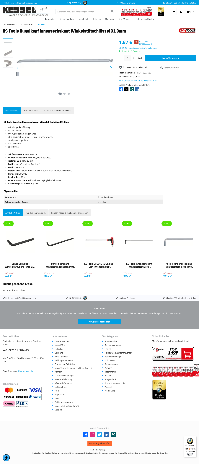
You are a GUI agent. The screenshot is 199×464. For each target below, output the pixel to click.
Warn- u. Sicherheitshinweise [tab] (57, 110)
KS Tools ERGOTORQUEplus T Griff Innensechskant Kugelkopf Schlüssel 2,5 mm (99, 265)
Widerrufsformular (63, 383)
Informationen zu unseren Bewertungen (73, 368)
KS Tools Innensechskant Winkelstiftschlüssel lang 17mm (179, 265)
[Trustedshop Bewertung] (85, 2)
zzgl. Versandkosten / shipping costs (143, 48)
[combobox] (82, 11)
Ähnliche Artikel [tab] (12, 212)
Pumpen (108, 368)
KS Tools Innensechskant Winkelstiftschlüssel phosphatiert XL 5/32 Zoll (139, 265)
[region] (58, 67)
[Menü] (194, 437)
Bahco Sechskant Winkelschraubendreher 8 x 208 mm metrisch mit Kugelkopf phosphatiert (60, 265)
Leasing (58, 409)
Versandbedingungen (64, 375)
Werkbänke (110, 390)
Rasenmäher (110, 371)
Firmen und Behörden (65, 364)
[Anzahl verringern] (122, 58)
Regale (108, 375)
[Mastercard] (9, 390)
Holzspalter (110, 360)
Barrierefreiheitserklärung (67, 405)
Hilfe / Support (61, 356)
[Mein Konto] (181, 11)
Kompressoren (111, 364)
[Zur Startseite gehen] (26, 11)
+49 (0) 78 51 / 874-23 (16, 350)
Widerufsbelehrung (63, 379)
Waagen (108, 386)
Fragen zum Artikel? (171, 67)
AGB (57, 390)
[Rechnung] (22, 390)
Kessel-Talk (60, 345)
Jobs (57, 398)
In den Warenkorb (170, 58)
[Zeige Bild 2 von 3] (64, 94)
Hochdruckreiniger (113, 356)
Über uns (59, 352)
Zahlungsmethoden (64, 360)
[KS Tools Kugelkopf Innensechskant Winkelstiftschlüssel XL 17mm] (64, 67)
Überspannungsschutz (115, 383)
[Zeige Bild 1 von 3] (60, 94)
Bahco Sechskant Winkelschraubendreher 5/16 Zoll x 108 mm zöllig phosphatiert (20, 265)
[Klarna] (9, 403)
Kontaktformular (25, 371)
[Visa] (35, 390)
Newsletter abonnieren (99, 321)
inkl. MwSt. (123, 48)
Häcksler (108, 349)
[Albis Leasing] (22, 403)
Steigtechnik (110, 379)
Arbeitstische (111, 341)
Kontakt (58, 371)
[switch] (190, 454)
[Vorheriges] (18, 67)
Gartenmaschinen (113, 345)
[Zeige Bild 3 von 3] (69, 94)
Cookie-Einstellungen (98, 450)
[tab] (12, 110)
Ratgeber (59, 349)
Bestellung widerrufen (99, 443)
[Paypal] (35, 397)
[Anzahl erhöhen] (133, 58)
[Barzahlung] (22, 397)
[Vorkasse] (9, 397)
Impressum (60, 394)
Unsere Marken (62, 341)
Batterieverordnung (64, 402)
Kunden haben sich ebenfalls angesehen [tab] (69, 212)
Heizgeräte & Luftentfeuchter (118, 352)
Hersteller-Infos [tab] (31, 110)
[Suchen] (112, 11)
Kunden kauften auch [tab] (36, 212)
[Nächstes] (111, 67)
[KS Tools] (187, 32)
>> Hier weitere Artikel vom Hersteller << (138, 80)
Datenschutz (60, 386)
